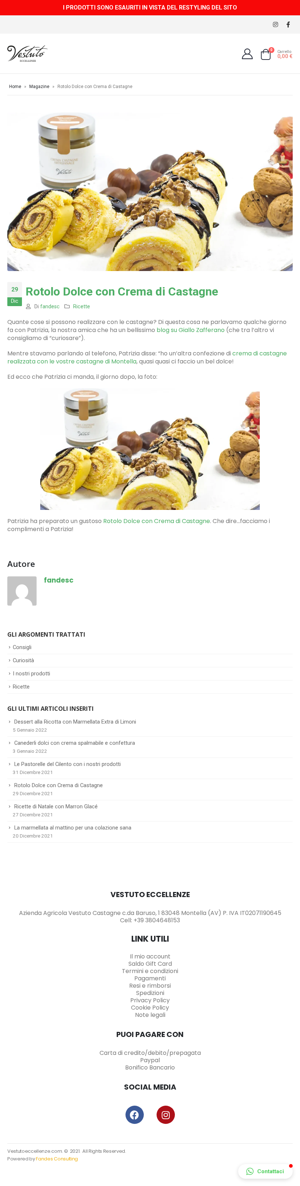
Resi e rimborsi (150, 985)
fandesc (50, 307)
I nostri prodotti (31, 673)
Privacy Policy (150, 1000)
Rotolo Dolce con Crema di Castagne (156, 521)
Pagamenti (150, 978)
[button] (265, 1171)
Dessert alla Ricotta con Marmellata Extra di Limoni (75, 721)
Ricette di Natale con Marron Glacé (56, 806)
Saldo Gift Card (150, 964)
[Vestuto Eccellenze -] (27, 53)
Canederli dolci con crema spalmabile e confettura (74, 743)
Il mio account (150, 956)
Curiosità (23, 660)
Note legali (150, 1015)
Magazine (39, 86)
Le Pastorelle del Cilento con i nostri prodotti (67, 764)
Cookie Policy (150, 1007)
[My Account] (247, 53)
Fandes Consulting (57, 1158)
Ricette (81, 307)
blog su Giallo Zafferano (191, 330)
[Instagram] (275, 24)
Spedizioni (150, 993)
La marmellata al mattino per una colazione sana (72, 827)
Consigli (22, 647)
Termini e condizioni (150, 971)
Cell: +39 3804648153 (150, 920)
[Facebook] (288, 24)
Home (15, 86)
